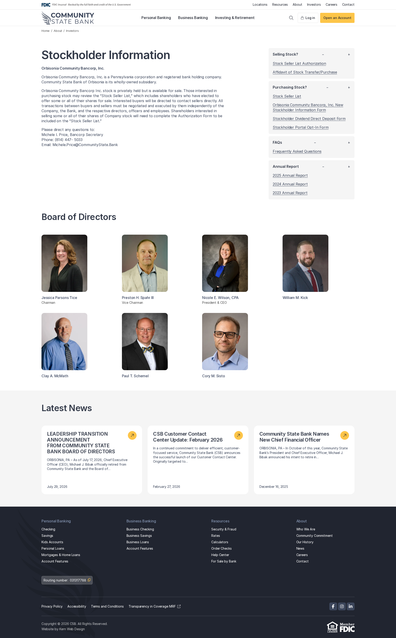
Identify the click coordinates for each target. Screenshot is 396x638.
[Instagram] (342, 606)
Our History (305, 542)
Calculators (219, 542)
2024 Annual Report (290, 184)
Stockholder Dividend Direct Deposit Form (309, 118)
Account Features (54, 561)
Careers (331, 4)
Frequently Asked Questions (297, 151)
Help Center (220, 555)
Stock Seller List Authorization (299, 63)
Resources (280, 4)
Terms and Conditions (107, 606)
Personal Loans (52, 548)
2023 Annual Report (290, 192)
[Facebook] (333, 606)
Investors (314, 4)
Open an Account (337, 18)
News (300, 548)
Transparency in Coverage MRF (152, 606)
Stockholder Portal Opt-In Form (301, 127)
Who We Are (305, 529)
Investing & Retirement (235, 17)
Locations (260, 4)
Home (45, 31)
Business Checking (140, 529)
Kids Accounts (52, 542)
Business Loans (137, 542)
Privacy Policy (52, 606)
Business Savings (139, 536)
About (297, 4)
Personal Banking (156, 17)
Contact (348, 4)
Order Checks (221, 548)
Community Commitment (314, 536)
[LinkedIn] (351, 606)
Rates (215, 536)
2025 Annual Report (290, 175)
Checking (48, 529)
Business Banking (193, 17)
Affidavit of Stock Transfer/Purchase (305, 72)
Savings (47, 536)
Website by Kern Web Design (63, 629)
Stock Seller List (287, 96)
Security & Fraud (223, 529)
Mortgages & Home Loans (60, 555)
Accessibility (76, 606)
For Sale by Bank (223, 561)
